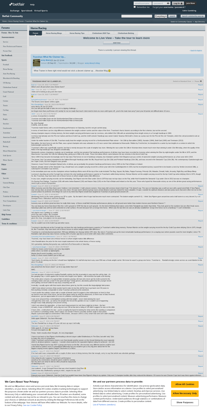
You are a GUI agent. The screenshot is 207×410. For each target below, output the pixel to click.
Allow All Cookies (184, 384)
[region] (103, 393)
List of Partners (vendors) (104, 404)
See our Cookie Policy (32, 405)
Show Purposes (185, 402)
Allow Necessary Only (185, 393)
